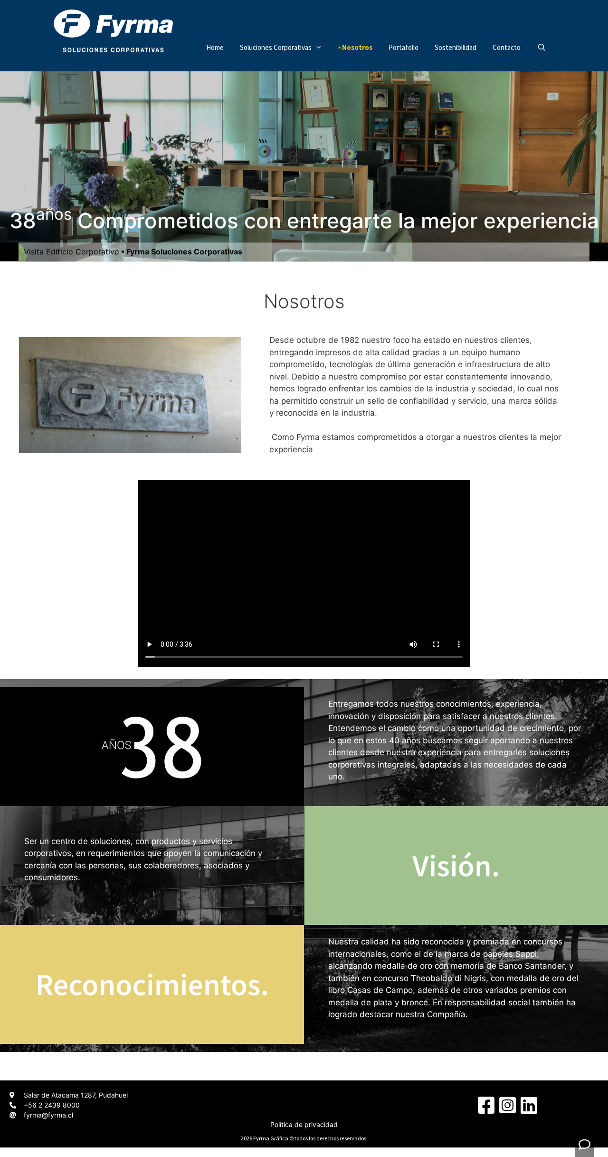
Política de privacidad (304, 1124)
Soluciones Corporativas (276, 47)
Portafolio (403, 47)
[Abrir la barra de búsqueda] (541, 47)
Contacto (507, 47)
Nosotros (357, 47)
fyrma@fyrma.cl (48, 1115)
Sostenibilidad (455, 47)
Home (215, 47)
